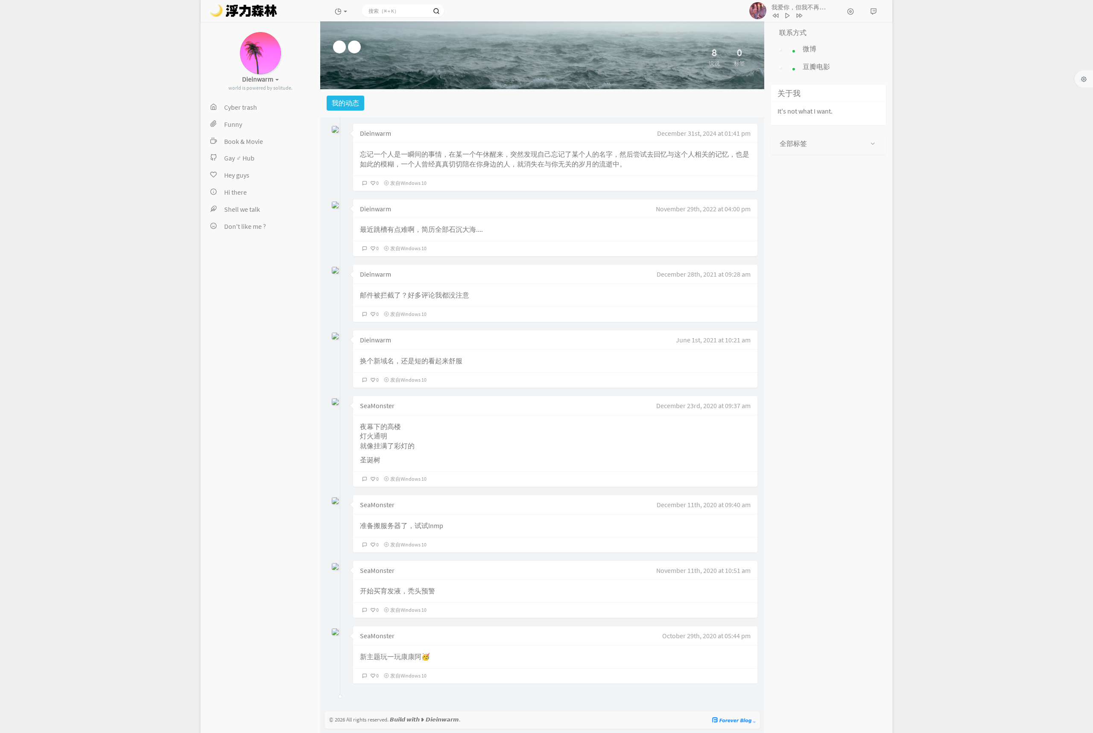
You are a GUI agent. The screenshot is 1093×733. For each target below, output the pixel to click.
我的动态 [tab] (345, 103)
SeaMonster (377, 405)
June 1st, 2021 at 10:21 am (713, 340)
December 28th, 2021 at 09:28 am (704, 274)
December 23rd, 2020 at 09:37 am (703, 405)
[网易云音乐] (354, 47)
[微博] (339, 47)
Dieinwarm (375, 133)
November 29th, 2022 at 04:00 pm (703, 208)
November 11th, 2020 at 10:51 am (703, 570)
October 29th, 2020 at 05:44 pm (706, 635)
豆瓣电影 (816, 66)
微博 (809, 48)
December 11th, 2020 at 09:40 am (704, 504)
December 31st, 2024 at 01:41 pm (704, 133)
